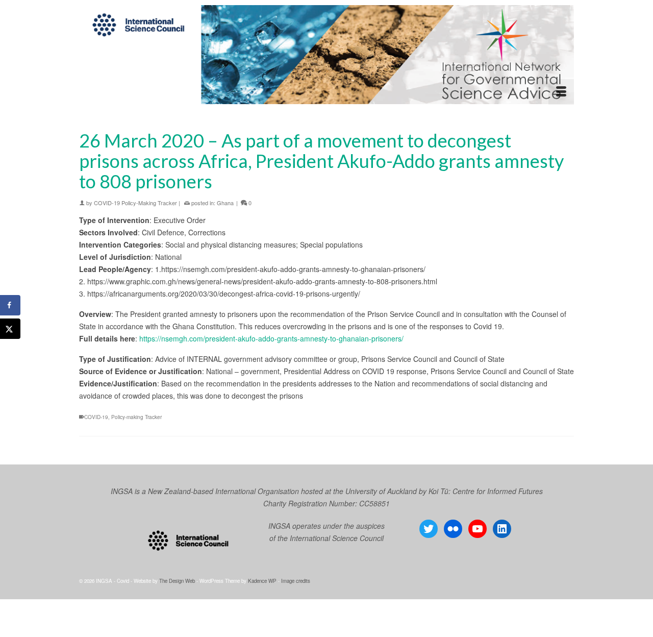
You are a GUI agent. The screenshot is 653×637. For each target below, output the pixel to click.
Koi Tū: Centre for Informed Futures (486, 491)
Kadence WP (262, 580)
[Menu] (561, 92)
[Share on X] (10, 328)
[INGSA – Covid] (326, 54)
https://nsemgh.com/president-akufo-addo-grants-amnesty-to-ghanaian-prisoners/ (271, 338)
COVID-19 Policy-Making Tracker (135, 203)
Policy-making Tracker (136, 417)
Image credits (295, 580)
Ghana (225, 203)
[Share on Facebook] (10, 305)
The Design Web (177, 580)
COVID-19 (96, 417)
